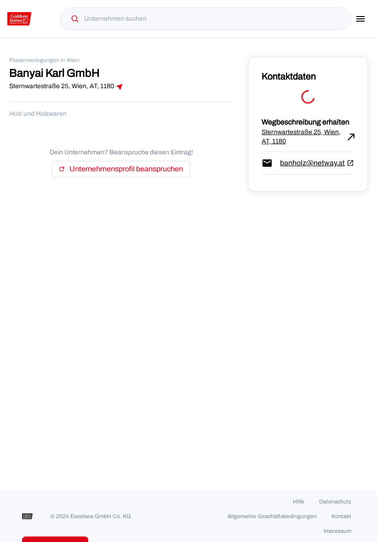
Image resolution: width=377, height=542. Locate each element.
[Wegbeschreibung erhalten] (119, 87)
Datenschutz (335, 501)
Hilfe (298, 501)
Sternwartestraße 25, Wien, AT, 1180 (308, 137)
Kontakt (341, 516)
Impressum (337, 531)
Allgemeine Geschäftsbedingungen (272, 516)
